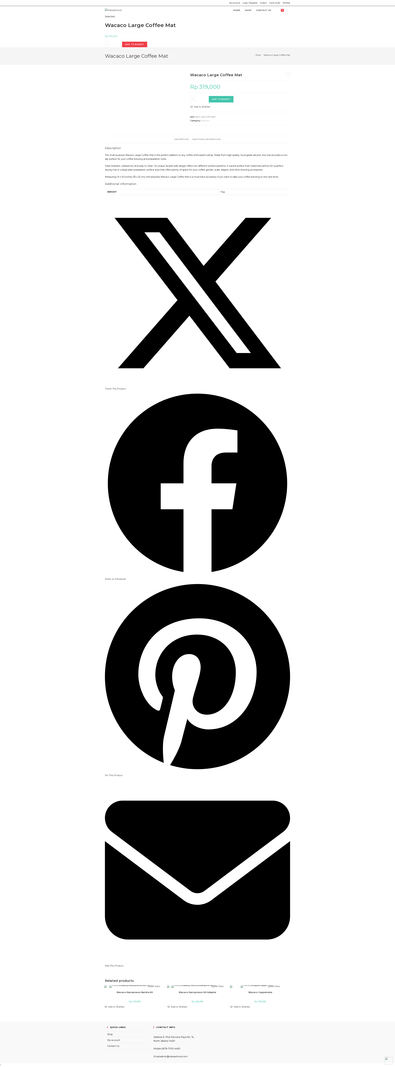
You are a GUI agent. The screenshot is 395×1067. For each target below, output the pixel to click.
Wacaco (205, 120)
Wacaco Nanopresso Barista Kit (134, 992)
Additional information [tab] (206, 139)
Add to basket (134, 44)
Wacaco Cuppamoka (260, 992)
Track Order (274, 3)
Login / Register (250, 3)
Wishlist (286, 3)
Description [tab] (182, 139)
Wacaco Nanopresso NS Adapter (197, 992)
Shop (110, 1034)
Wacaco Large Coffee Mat (277, 55)
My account (234, 3)
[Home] (251, 55)
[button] (200, 107)
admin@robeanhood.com (174, 1056)
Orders (263, 3)
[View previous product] (288, 74)
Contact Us (113, 1046)
